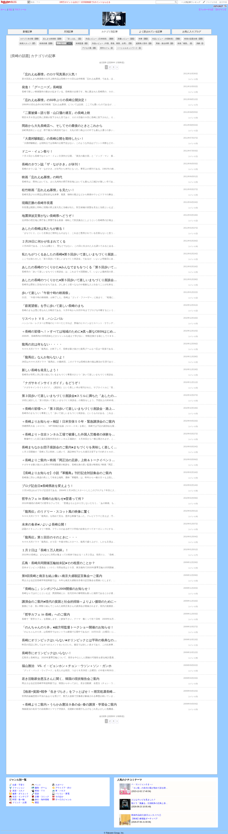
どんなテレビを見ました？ (143, 800)
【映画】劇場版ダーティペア (144, 818)
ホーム (4, 9)
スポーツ (59, 785)
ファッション (18, 788)
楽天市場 (223, 2)
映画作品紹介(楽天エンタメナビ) (146, 815)
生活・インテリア (20, 796)
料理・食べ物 (18, 799)
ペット (38, 785)
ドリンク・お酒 (19, 802)
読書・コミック (42, 796)
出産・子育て (18, 785)
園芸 (37, 802)
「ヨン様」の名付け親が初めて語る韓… (149, 788)
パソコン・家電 (62, 793)
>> (190, 2)
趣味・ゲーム (41, 788)
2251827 (218, 6)
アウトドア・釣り (63, 788)
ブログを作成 (211, 2)
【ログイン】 (221, 9)
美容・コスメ (18, 791)
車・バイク (60, 791)
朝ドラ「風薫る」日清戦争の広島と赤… (149, 803)
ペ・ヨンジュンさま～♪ (142, 784)
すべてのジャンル (63, 799)
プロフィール (20, 9)
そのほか (59, 796)
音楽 (37, 793)
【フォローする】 (206, 9)
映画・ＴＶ (35, 2)
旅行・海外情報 (42, 799)
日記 (10, 9)
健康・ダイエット (20, 793)
